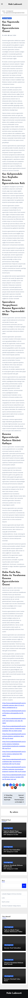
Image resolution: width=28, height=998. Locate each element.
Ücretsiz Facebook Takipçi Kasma (11, 906)
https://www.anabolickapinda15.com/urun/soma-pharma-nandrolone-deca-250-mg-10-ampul (14, 736)
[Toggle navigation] (2, 4)
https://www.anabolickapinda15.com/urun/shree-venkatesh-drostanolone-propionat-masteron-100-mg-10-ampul (14, 769)
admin (5, 35)
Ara (3, 880)
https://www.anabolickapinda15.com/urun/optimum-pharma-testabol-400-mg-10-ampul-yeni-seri (14, 777)
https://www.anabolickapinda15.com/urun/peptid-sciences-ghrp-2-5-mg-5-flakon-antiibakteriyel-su (14, 705)
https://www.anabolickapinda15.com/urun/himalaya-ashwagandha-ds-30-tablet (14, 713)
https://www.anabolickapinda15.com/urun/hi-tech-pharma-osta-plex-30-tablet (14, 721)
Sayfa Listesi (5, 902)
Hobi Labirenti (15, 4)
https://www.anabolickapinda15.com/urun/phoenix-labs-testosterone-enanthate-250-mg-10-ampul (14, 762)
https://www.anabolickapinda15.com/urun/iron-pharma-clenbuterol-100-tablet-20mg (14, 754)
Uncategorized (7, 18)
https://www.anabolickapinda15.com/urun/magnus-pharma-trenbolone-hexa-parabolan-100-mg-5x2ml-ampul (14, 728)
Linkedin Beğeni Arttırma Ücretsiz (12, 894)
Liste (3, 898)
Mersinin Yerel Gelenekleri (12, 850)
